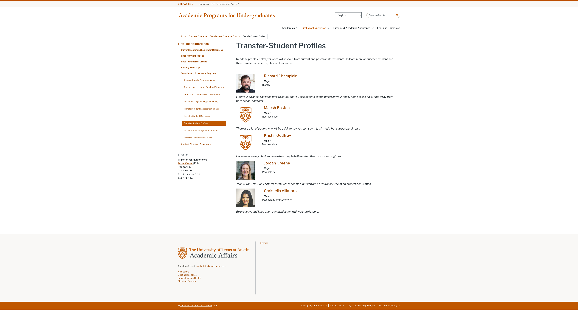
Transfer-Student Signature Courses (201, 130)
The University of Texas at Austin (196, 305)
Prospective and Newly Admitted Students (204, 87)
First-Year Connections (192, 56)
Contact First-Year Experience (196, 144)
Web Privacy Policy (388, 305)
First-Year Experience (314, 28)
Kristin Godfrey (277, 135)
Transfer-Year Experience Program (225, 36)
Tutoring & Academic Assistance (351, 28)
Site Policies (336, 305)
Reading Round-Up (190, 67)
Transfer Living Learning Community (201, 101)
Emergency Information (312, 305)
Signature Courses (187, 281)
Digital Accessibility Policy (360, 305)
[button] (297, 28)
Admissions (183, 272)
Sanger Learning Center (189, 278)
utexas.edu (185, 4)
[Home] (227, 15)
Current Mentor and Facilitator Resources (202, 50)
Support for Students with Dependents (202, 94)
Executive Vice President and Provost (219, 4)
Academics (288, 28)
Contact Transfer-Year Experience (199, 80)
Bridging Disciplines (187, 275)
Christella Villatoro (280, 191)
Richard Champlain (280, 76)
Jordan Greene (277, 163)
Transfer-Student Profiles (196, 123)
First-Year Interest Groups (194, 61)
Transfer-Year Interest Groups (198, 137)
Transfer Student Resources (197, 116)
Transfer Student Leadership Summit (201, 109)
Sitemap (264, 243)
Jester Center (185, 163)
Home (183, 36)
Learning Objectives (388, 28)
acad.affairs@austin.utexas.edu (211, 266)
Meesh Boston (277, 107)
